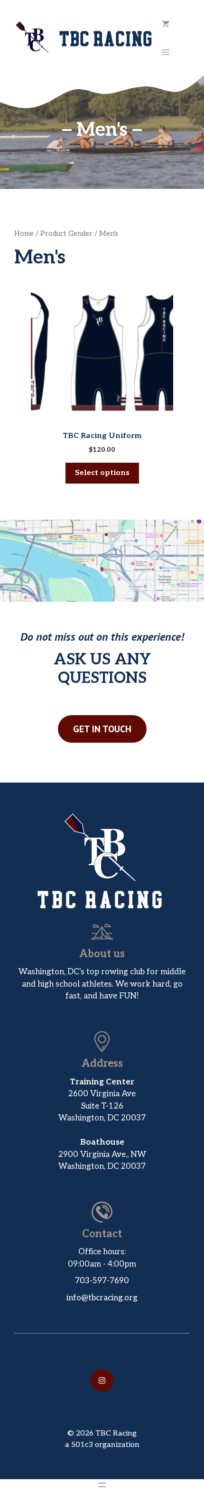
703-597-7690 (102, 1281)
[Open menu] (102, 1485)
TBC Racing (106, 38)
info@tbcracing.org (102, 1298)
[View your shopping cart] (165, 23)
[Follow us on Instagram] (102, 1380)
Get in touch (102, 729)
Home (24, 234)
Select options (102, 472)
